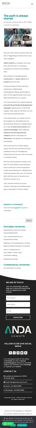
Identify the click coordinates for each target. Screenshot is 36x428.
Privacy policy (22, 425)
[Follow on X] (14, 352)
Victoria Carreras (12, 22)
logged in (17, 208)
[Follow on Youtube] (21, 352)
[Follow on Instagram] (18, 352)
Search (28, 220)
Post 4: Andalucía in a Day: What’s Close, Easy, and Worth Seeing (13, 252)
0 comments (14, 25)
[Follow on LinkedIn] (25, 352)
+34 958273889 (18, 390)
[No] (34, 422)
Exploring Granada (11, 259)
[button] (8, 424)
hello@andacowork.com (18, 382)
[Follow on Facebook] (10, 352)
